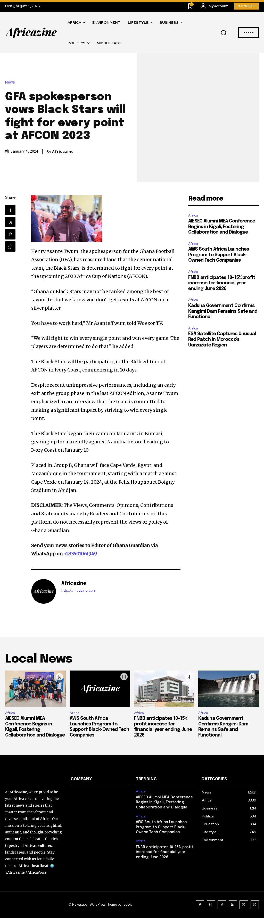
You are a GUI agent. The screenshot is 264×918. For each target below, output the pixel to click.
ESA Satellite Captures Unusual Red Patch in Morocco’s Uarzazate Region (222, 339)
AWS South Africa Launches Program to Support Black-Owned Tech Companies (218, 255)
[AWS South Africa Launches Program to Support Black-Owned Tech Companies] (100, 689)
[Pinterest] (10, 234)
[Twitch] (233, 904)
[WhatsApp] (10, 246)
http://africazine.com (78, 590)
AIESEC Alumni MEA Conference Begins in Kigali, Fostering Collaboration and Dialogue (221, 227)
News (10, 82)
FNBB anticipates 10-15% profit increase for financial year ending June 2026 (221, 283)
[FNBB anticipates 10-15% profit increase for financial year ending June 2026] (164, 689)
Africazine (63, 151)
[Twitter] (10, 222)
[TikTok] (222, 904)
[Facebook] (10, 210)
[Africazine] (43, 591)
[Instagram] (211, 904)
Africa (193, 215)
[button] (223, 33)
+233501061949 (80, 554)
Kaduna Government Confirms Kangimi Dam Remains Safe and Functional (222, 311)
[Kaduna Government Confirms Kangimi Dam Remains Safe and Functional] (228, 689)
